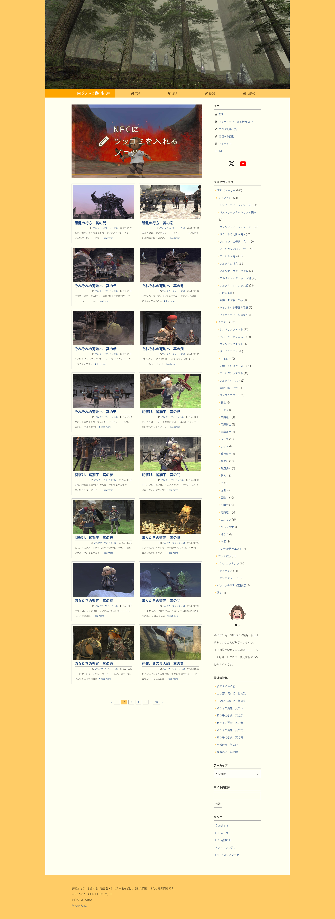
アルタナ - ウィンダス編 (173, 543)
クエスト (223, 322)
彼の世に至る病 (226, 686)
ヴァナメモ (225, 143)
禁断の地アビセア (229, 388)
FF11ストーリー (226, 190)
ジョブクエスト (228, 395)
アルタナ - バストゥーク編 (105, 228)
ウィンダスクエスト (231, 344)
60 (156, 702)
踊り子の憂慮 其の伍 (230, 708)
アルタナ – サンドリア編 (233, 271)
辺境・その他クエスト (232, 366)
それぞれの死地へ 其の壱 (96, 411)
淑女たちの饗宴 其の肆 (161, 537)
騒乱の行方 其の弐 (90, 223)
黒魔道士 (226, 424)
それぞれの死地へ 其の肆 (163, 286)
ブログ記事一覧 (228, 129)
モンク (225, 410)
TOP (221, 114)
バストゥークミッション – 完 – (237, 212)
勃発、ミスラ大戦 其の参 (163, 663)
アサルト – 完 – (228, 256)
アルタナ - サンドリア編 (106, 291)
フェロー (226, 358)
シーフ (225, 439)
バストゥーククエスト (232, 336)
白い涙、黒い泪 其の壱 (231, 701)
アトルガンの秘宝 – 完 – (233, 249)
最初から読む (226, 136)
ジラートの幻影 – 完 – (232, 234)
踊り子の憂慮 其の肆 (230, 715)
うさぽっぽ (221, 825)
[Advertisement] (137, 741)
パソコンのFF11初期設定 (231, 585)
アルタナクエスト (229, 380)
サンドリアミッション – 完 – (236, 205)
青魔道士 (226, 512)
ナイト (225, 446)
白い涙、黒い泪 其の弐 (231, 693)
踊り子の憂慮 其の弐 (230, 730)
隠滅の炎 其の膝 (227, 744)
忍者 (223, 490)
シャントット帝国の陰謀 (233, 307)
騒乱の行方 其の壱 (157, 223)
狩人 (223, 475)
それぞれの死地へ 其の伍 (96, 286)
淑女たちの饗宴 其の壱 (94, 663)
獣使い (225, 461)
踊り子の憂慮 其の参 (230, 723)
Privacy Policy (79, 905)
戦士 (223, 402)
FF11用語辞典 (223, 840)
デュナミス (226, 570)
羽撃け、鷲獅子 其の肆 (161, 411)
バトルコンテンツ (228, 563)
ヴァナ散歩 (224, 556)
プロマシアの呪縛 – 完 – (233, 241)
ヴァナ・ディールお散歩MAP (236, 122)
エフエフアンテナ (225, 847)
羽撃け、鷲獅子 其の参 (94, 474)
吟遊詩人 (226, 468)
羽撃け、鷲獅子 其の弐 (161, 474)
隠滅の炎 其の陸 (227, 752)
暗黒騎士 (226, 453)
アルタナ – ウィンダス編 (233, 285)
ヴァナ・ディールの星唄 (233, 314)
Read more (107, 238)
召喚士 (225, 505)
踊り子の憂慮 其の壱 (230, 737)
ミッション (224, 197)
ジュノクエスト (228, 351)
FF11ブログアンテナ (227, 855)
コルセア (226, 519)
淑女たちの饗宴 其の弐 (161, 600)
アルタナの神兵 (228, 263)
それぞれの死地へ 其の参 (96, 349)
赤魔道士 (226, 432)
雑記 (219, 592)
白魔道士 (226, 417)
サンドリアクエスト (231, 329)
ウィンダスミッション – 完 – (236, 227)
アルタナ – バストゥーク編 (235, 278)
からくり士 (227, 527)
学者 (223, 541)
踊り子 (225, 534)
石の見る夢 (226, 293)
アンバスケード (228, 578)
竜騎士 (225, 497)
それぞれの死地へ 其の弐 (163, 349)
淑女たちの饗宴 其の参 (94, 600)
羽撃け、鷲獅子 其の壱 (94, 537)
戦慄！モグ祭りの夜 (231, 300)
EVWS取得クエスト (230, 549)
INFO (222, 151)
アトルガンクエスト (231, 373)
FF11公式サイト (224, 833)
